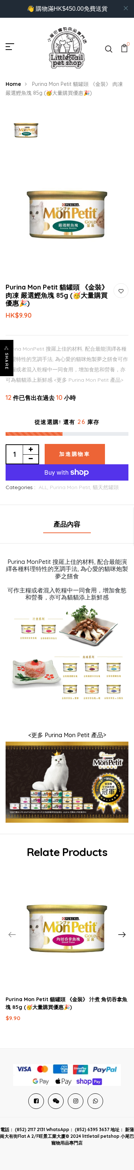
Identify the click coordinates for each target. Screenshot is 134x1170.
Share (6, 361)
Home (13, 84)
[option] (26, 131)
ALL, (44, 487)
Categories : (20, 487)
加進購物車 (74, 454)
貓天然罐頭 (106, 487)
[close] (126, 8)
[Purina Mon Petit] (67, 781)
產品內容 (67, 524)
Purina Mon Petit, (71, 487)
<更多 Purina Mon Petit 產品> (67, 735)
